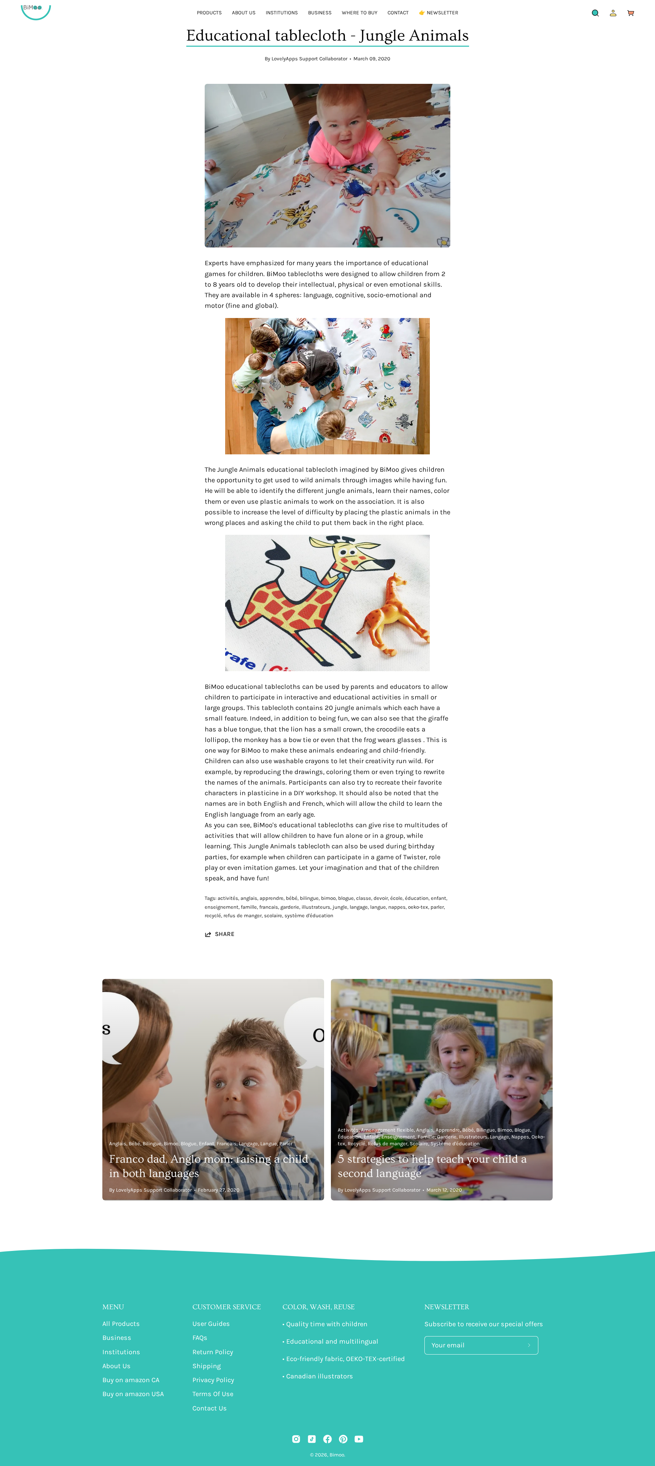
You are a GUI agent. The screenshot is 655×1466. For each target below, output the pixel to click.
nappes (397, 907)
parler (437, 907)
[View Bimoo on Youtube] (359, 1439)
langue (378, 907)
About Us (116, 1366)
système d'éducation (309, 915)
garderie (289, 907)
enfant (438, 898)
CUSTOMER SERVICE (226, 1307)
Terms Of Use (212, 1394)
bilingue (309, 898)
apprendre (271, 898)
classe (363, 898)
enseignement (221, 907)
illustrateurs (316, 907)
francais (268, 907)
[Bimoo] (35, 12)
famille (249, 907)
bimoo (328, 898)
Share (224, 934)
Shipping (206, 1366)
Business (116, 1338)
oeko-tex (418, 907)
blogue (346, 898)
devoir (381, 898)
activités (228, 898)
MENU (113, 1307)
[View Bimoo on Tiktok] (312, 1439)
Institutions (121, 1352)
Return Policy (212, 1352)
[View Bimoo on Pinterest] (343, 1439)
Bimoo (337, 1455)
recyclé (213, 915)
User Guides (211, 1324)
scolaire (273, 915)
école (396, 898)
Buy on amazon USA (133, 1394)
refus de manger (242, 915)
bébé (291, 898)
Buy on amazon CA (130, 1380)
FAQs (199, 1338)
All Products (121, 1324)
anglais (249, 898)
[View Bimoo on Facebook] (327, 1439)
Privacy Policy (213, 1380)
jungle (340, 907)
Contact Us (209, 1408)
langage (359, 907)
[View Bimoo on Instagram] (296, 1439)
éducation (416, 898)
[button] (209, 13)
